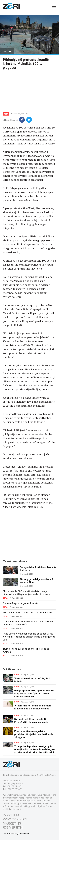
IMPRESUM (11, 815)
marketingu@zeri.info (13, 783)
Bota (6, 114)
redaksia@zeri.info (11, 781)
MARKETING (12, 823)
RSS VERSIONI (13, 827)
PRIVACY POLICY (15, 819)
